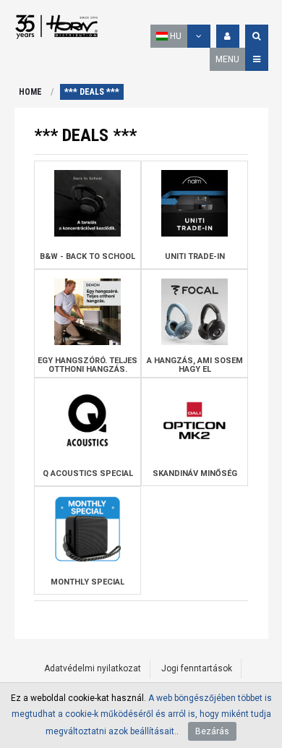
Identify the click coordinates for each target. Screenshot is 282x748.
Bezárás (212, 731)
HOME (30, 92)
